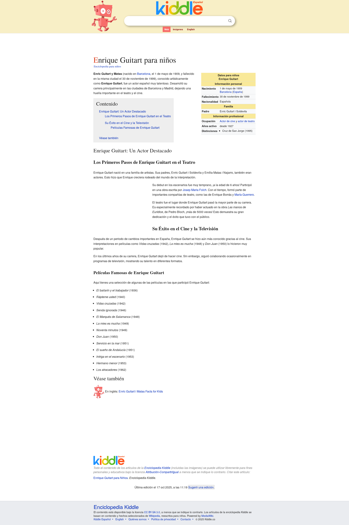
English (191, 29)
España (237, 92)
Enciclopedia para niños (107, 66)
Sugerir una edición (201, 487)
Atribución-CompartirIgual (162, 472)
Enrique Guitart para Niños (110, 478)
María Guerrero (244, 194)
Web (166, 29)
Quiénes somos (138, 519)
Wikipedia (154, 516)
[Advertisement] (174, 43)
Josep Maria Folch (194, 190)
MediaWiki (207, 516)
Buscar (230, 21)
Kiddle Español (102, 519)
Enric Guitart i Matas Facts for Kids (141, 391)
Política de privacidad (163, 519)
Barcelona (226, 92)
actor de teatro (246, 121)
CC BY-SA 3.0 (152, 512)
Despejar (222, 21)
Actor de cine (227, 121)
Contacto (185, 519)
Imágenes (178, 29)
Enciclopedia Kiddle (157, 468)
